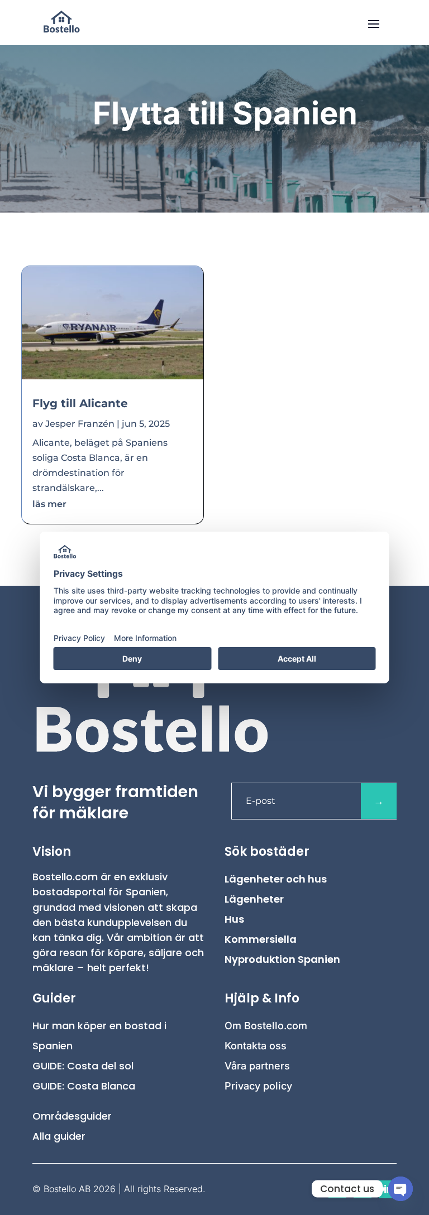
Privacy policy (258, 1086)
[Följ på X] (362, 1189)
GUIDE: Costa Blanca (83, 1086)
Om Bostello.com (266, 1025)
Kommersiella (261, 939)
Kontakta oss (256, 1046)
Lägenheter (254, 899)
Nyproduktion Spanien (282, 959)
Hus (234, 919)
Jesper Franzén (80, 423)
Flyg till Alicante (80, 403)
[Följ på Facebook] (337, 1189)
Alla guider (58, 1136)
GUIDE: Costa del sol (83, 1066)
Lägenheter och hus (276, 879)
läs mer (49, 504)
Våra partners (257, 1066)
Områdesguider (72, 1116)
